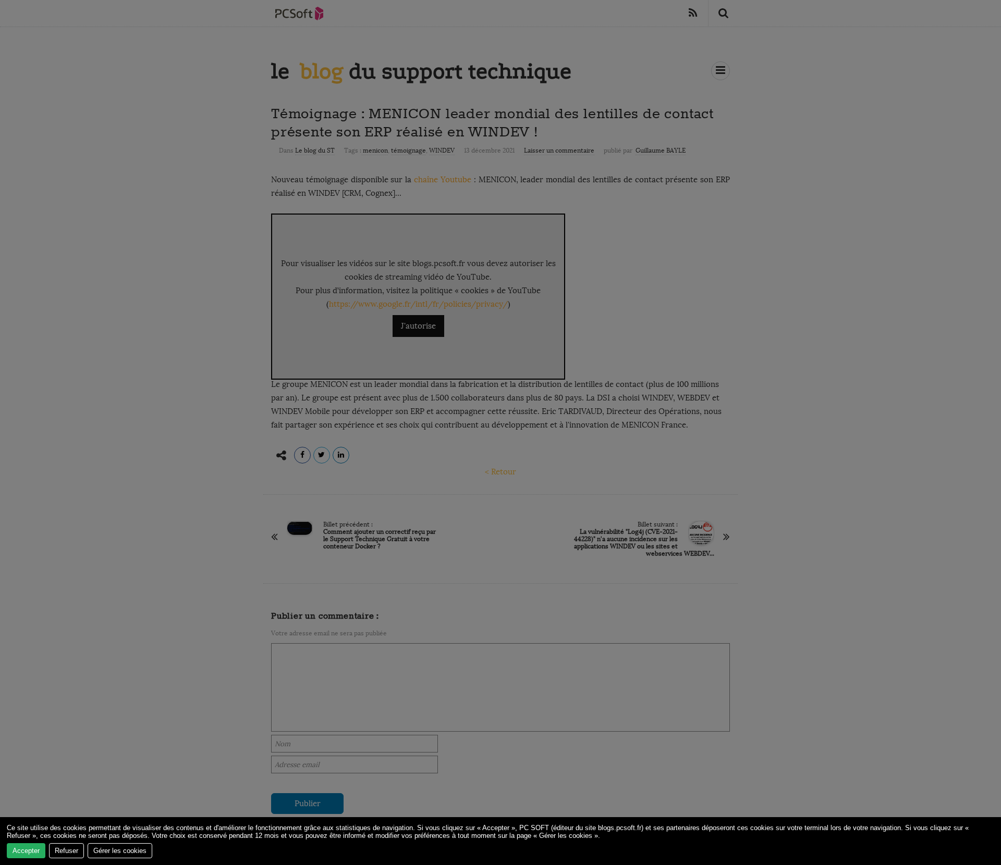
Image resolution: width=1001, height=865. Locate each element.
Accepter (26, 851)
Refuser (66, 851)
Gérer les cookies (120, 851)
